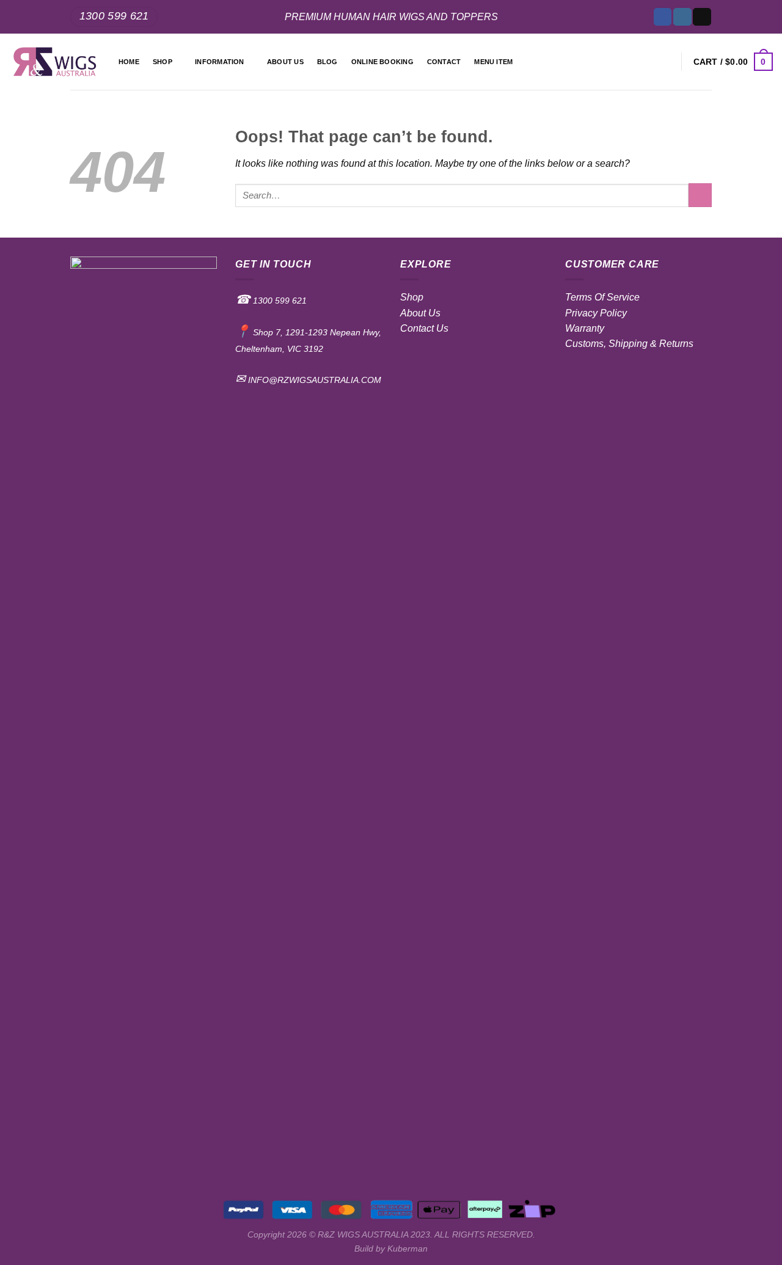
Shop (162, 61)
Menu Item (493, 61)
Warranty (584, 328)
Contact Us (424, 328)
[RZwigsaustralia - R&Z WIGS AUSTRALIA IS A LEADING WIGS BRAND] (54, 62)
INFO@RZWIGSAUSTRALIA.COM (313, 380)
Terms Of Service (602, 297)
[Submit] (700, 195)
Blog (327, 61)
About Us (420, 313)
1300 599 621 (278, 300)
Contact (444, 61)
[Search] (666, 62)
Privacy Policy (596, 313)
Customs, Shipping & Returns (629, 343)
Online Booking (382, 61)
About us (285, 61)
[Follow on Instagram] (682, 17)
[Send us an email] (702, 17)
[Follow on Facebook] (662, 17)
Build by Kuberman (391, 1248)
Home (129, 61)
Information (219, 61)
